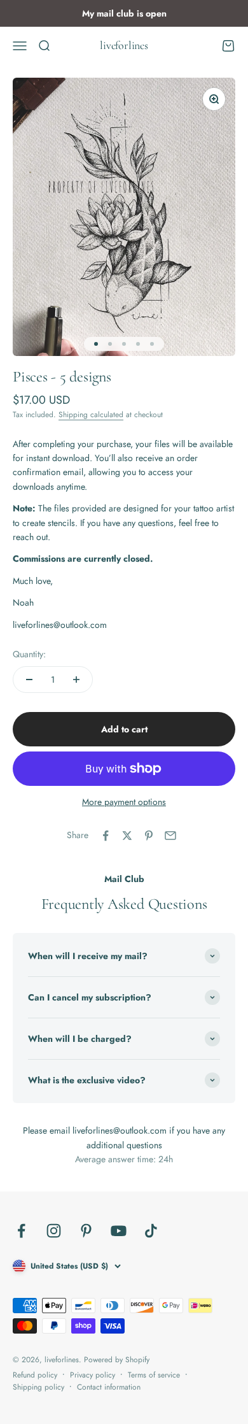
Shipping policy (38, 1387)
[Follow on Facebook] (21, 1230)
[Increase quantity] (76, 679)
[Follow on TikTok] (151, 1230)
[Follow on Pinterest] (86, 1230)
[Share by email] (170, 835)
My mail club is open (124, 13)
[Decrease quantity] (29, 679)
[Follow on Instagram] (53, 1230)
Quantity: (29, 654)
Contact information (109, 1387)
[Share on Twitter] (127, 835)
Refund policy (35, 1375)
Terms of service (154, 1375)
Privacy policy (92, 1375)
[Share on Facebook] (105, 835)
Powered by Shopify (116, 1359)
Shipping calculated (91, 414)
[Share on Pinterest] (149, 835)
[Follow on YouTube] (118, 1230)
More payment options (124, 801)
